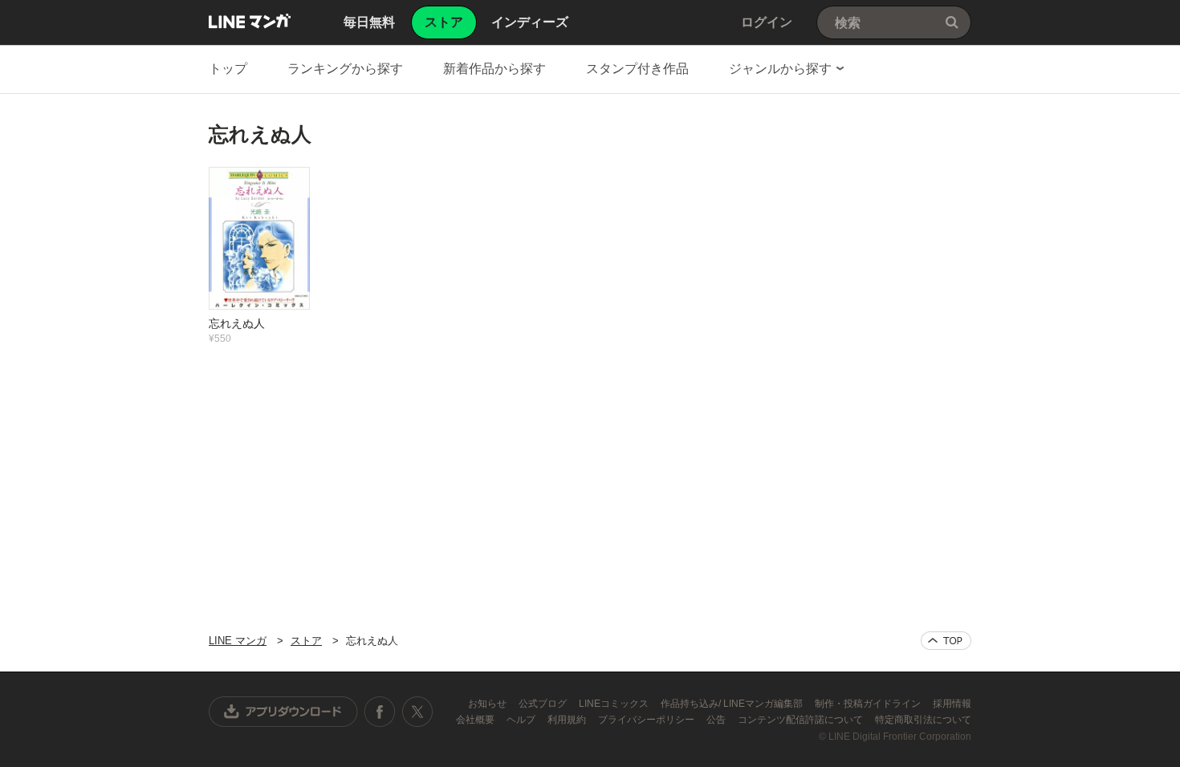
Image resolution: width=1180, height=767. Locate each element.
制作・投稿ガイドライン (869, 703)
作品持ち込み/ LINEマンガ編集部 (733, 703)
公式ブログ (544, 703)
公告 (717, 719)
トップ (228, 68)
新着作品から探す (494, 68)
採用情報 (952, 703)
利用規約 (567, 719)
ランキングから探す (345, 68)
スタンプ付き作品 (637, 68)
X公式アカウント (417, 711)
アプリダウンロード (283, 711)
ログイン (766, 22)
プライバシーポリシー (647, 719)
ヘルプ (522, 719)
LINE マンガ (250, 21)
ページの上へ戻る (946, 640)
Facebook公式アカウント (380, 711)
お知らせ (488, 703)
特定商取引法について (923, 719)
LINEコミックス (615, 703)
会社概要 (476, 719)
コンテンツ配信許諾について (801, 719)
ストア (306, 641)
